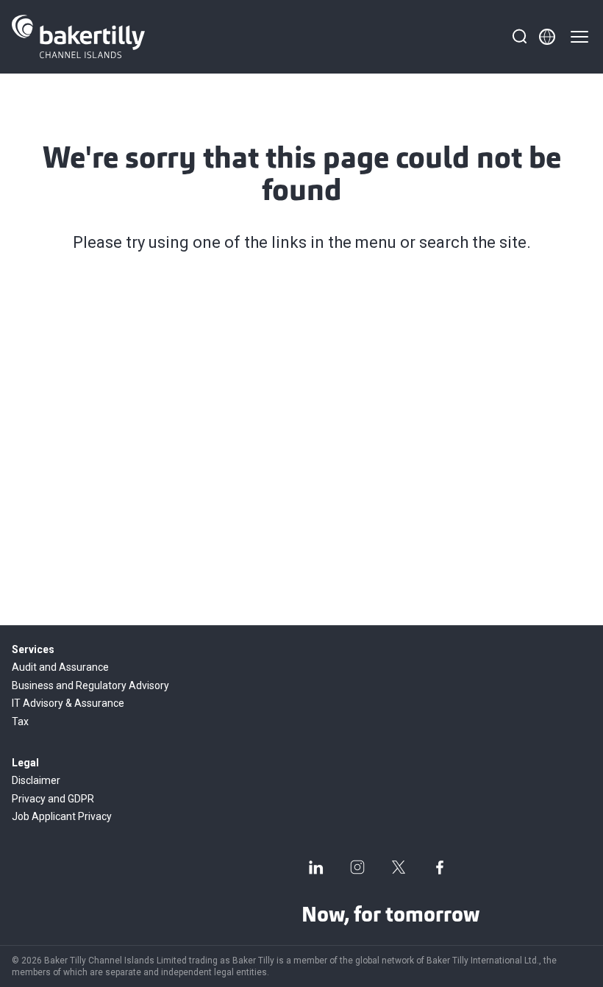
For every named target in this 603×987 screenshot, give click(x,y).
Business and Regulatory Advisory (90, 685)
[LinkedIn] (316, 867)
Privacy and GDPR (53, 799)
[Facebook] (439, 867)
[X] (398, 867)
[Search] (519, 37)
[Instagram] (357, 867)
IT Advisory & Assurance (68, 703)
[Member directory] (547, 37)
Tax (20, 721)
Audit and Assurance (60, 667)
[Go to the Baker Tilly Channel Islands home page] (78, 37)
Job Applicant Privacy (62, 816)
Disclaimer (36, 780)
